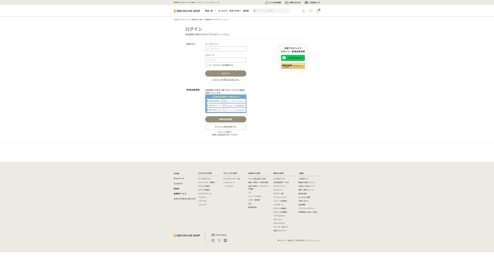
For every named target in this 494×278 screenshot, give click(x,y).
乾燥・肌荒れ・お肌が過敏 (258, 182)
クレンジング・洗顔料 (206, 182)
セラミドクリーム (204, 193)
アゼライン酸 (278, 193)
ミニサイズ (202, 204)
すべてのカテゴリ (204, 179)
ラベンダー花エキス (280, 227)
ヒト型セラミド (279, 179)
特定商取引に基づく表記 (307, 212)
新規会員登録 (225, 119)
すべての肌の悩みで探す (257, 179)
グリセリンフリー (280, 186)
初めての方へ (235, 11)
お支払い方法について (306, 186)
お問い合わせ (295, 2)
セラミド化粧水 (204, 186)
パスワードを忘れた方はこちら (225, 79)
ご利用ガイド (314, 2)
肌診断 (246, 11)
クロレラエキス (279, 223)
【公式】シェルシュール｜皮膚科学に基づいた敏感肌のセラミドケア (197, 20)
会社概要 (301, 204)
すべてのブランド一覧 (231, 179)
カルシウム (277, 219)
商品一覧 (209, 11)
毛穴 (250, 203)
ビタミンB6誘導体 (280, 212)
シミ (250, 192)
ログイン (226, 73)
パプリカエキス (279, 216)
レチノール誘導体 (280, 201)
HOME (176, 173)
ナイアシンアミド (280, 197)
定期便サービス (180, 193)
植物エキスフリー (280, 230)
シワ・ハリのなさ (255, 196)
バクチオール (278, 204)
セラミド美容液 (204, 190)
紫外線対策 (252, 207)
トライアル (202, 201)
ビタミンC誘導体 (279, 208)
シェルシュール (229, 182)
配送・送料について (306, 190)
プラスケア (202, 197)
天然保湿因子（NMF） (281, 182)
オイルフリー (278, 190)
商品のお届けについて (306, 182)
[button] (293, 66)
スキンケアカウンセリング (184, 199)
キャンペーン (179, 178)
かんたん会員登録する (226, 127)
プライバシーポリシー (306, 208)
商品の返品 (302, 193)
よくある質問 (275, 2)
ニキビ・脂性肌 (254, 200)
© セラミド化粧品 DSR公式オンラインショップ (299, 240)
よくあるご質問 (304, 197)
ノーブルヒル (228, 186)
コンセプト (223, 11)
